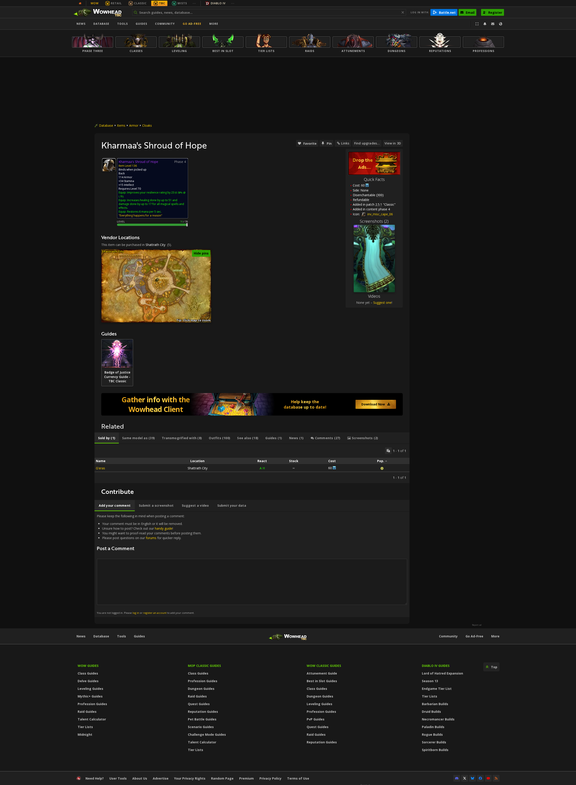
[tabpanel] (252, 463)
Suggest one (382, 302)
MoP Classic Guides (204, 666)
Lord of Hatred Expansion (442, 673)
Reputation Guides (203, 711)
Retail (116, 3)
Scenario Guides (201, 727)
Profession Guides (92, 704)
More (495, 636)
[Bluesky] (472, 778)
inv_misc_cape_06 (380, 214)
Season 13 (430, 681)
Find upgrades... (367, 143)
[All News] (80, 3)
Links (345, 143)
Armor (133, 125)
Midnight (85, 734)
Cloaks (147, 125)
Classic (140, 3)
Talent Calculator (92, 719)
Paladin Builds (433, 727)
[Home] (100, 12)
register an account (154, 612)
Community (165, 24)
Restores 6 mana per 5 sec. (144, 212)
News (81, 24)
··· (194, 3)
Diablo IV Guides (436, 666)
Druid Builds (431, 711)
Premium (246, 778)
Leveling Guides (90, 688)
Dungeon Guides (201, 688)
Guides (141, 24)
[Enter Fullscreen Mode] (477, 23)
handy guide (163, 528)
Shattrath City (155, 245)
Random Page (222, 778)
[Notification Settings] (485, 23)
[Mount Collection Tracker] (252, 404)
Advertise (161, 778)
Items (121, 125)
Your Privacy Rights (189, 778)
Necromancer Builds (438, 719)
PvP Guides (315, 719)
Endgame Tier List (437, 688)
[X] (464, 778)
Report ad (477, 625)
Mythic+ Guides (90, 696)
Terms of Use (298, 778)
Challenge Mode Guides (207, 734)
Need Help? (95, 778)
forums (151, 538)
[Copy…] (388, 450)
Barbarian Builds (435, 704)
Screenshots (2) (374, 221)
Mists (182, 3)
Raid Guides (87, 711)
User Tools (118, 778)
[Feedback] (492, 23)
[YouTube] (488, 778)
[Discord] (456, 778)
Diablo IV (218, 3)
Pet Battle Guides (202, 719)
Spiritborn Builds (435, 750)
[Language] (500, 23)
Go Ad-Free (192, 24)
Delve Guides (88, 681)
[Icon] (109, 165)
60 (363, 185)
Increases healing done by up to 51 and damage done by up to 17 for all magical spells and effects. (151, 204)
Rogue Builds (432, 734)
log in (136, 612)
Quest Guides (199, 704)
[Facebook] (480, 778)
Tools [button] (122, 24)
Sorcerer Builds (434, 742)
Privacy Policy (270, 778)
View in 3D (393, 143)
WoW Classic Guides (324, 666)
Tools (121, 636)
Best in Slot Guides (322, 681)
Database (101, 24)
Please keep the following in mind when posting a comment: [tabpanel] (149, 564)
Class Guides (88, 673)
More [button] (213, 24)
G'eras (100, 468)
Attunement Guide (322, 673)
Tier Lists (85, 727)
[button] (157, 279)
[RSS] (496, 778)
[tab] (106, 438)
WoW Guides (88, 666)
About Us (139, 778)
